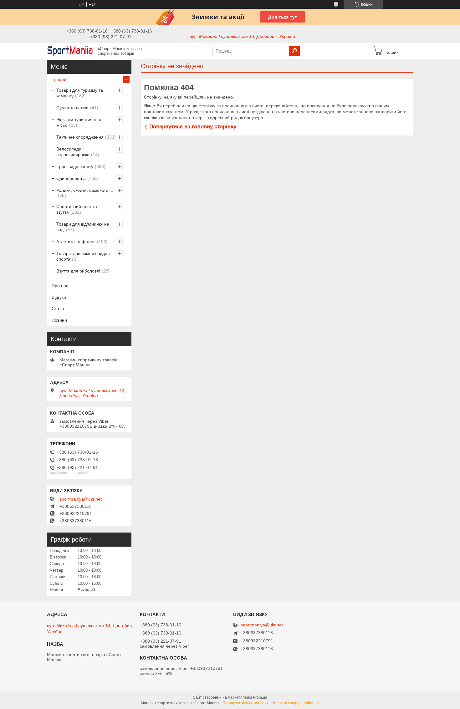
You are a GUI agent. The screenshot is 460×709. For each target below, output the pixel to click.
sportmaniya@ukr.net (80, 499)
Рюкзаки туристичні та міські (78, 122)
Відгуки (59, 297)
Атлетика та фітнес (75, 241)
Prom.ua (260, 697)
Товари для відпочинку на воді (82, 227)
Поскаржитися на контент (245, 703)
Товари (59, 79)
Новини (59, 320)
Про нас (60, 285)
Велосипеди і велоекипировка (72, 151)
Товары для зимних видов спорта (83, 256)
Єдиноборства (71, 178)
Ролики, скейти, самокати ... (84, 190)
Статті (58, 308)
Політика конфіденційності (295, 703)
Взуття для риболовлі (78, 270)
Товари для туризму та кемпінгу (79, 93)
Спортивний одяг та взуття (76, 209)
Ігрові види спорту (74, 166)
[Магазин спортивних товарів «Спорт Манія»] (70, 50)
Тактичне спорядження (80, 137)
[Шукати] (294, 51)
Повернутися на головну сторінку (192, 127)
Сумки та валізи (72, 107)
